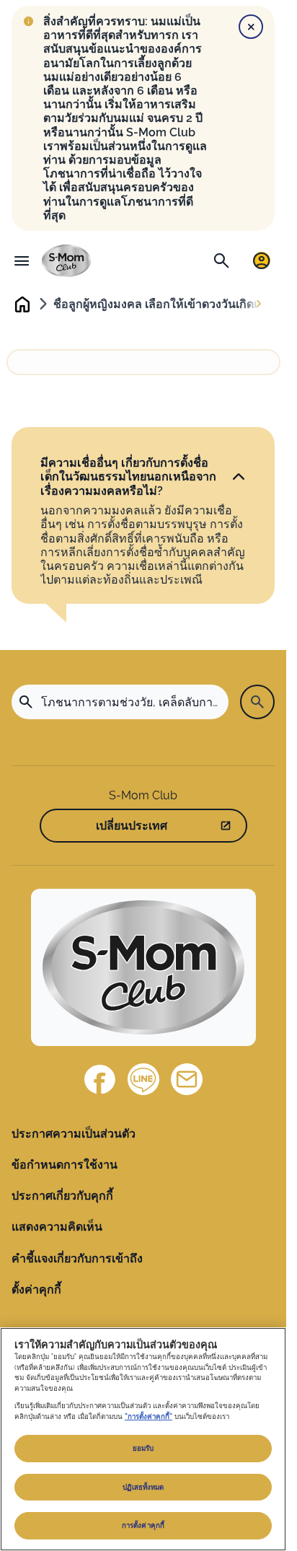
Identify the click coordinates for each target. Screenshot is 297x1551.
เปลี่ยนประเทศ (131, 825)
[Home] (66, 261)
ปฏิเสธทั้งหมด (143, 1487)
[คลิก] (238, 477)
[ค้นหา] (221, 260)
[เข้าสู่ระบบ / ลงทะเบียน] (261, 260)
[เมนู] (21, 260)
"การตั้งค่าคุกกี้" (148, 1416)
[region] (143, 1439)
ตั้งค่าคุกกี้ (36, 1289)
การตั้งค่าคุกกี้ (143, 1525)
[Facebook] (100, 1079)
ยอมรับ (143, 1448)
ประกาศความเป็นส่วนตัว (74, 1134)
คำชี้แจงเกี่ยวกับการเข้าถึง (77, 1258)
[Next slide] (259, 304)
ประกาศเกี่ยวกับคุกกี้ (62, 1196)
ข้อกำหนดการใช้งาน (65, 1165)
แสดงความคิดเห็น (57, 1227)
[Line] (143, 1079)
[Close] (251, 26)
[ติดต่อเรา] (187, 1079)
